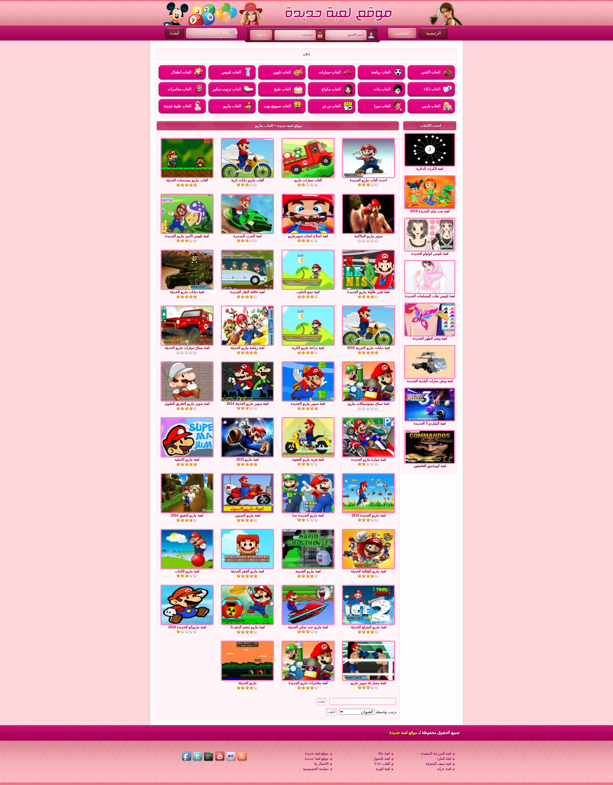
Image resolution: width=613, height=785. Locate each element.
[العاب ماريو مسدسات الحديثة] (187, 158)
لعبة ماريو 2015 (247, 459)
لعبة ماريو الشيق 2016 (187, 515)
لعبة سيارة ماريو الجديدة (368, 459)
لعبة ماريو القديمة (308, 571)
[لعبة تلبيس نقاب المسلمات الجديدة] (429, 277)
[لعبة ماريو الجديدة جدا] (308, 493)
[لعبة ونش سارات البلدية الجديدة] (429, 362)
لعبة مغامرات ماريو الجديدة (308, 683)
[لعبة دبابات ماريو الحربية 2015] (368, 326)
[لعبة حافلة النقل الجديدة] (247, 270)
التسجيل (402, 33)
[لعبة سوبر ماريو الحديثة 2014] (247, 381)
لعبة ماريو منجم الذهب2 (248, 627)
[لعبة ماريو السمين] (247, 493)
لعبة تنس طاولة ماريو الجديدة (368, 292)
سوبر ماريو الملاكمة (368, 236)
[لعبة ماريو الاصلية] (187, 437)
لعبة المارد (444, 758)
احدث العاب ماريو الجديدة (368, 180)
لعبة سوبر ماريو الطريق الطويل (186, 403)
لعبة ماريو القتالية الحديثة (368, 571)
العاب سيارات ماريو (308, 180)
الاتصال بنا (321, 764)
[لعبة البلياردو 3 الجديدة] (429, 404)
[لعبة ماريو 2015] (247, 437)
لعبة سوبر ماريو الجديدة (308, 403)
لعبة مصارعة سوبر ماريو (368, 683)
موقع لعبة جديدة (289, 126)
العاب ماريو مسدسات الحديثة (187, 180)
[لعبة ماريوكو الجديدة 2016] (187, 605)
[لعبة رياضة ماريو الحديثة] (247, 326)
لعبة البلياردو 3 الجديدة (430, 423)
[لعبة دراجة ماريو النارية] (308, 326)
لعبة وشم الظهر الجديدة (430, 338)
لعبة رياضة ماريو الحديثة (247, 348)
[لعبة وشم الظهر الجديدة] (429, 319)
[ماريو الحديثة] (247, 661)
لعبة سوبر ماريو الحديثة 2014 (248, 403)
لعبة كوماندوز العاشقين (429, 466)
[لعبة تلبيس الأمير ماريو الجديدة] (187, 214)
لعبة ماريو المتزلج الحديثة (368, 627)
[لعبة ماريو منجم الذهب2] (247, 605)
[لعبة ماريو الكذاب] (187, 549)
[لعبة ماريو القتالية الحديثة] (368, 549)
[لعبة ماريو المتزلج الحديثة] (368, 605)
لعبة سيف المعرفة (438, 764)
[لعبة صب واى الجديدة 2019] (429, 192)
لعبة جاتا (384, 753)
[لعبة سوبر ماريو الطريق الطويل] (187, 381)
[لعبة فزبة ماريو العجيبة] (308, 437)
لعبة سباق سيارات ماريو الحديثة (187, 348)
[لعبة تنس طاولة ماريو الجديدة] (368, 270)
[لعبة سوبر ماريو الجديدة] (308, 381)
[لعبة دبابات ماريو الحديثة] (187, 270)
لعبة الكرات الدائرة (429, 168)
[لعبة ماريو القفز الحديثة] (247, 549)
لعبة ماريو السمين (247, 515)
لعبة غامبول (381, 758)
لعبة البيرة (383, 769)
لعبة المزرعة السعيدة (436, 753)
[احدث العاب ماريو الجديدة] (368, 158)
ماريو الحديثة (247, 683)
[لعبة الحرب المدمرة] (247, 214)
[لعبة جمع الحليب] (308, 270)
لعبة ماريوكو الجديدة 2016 (187, 627)
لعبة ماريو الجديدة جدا (308, 515)
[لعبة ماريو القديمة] (308, 549)
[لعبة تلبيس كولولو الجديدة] (429, 235)
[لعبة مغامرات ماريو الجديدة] (308, 661)
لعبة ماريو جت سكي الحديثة (308, 627)
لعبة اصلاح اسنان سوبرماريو (308, 236)
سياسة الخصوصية (316, 769)
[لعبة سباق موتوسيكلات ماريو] (368, 381)
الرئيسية (433, 33)
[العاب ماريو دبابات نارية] (247, 158)
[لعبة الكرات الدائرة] (429, 150)
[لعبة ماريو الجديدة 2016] (368, 493)
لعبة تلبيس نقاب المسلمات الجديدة (430, 296)
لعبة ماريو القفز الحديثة (247, 571)
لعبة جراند (444, 769)
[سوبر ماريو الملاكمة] (368, 214)
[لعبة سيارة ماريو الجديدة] (368, 437)
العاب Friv (382, 764)
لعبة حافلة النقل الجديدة (247, 292)
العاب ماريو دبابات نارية (247, 180)
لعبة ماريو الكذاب (187, 571)
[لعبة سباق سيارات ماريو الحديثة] (187, 326)
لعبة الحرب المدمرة (247, 236)
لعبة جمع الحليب (308, 292)
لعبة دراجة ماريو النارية (308, 348)
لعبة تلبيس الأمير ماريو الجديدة (187, 236)
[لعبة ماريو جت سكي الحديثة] (308, 605)
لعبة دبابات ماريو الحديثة (187, 292)
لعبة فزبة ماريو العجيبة (308, 459)
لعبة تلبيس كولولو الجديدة (429, 253)
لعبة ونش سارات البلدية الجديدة (430, 381)
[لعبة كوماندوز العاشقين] (429, 447)
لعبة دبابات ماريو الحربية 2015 (368, 348)
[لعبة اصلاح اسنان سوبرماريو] (308, 214)
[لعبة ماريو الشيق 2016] (187, 493)
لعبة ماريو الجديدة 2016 (369, 515)
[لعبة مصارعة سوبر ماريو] (368, 661)
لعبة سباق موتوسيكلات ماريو (368, 403)
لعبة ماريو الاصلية (187, 459)
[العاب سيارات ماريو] (308, 158)
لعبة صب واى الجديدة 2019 (430, 211)
